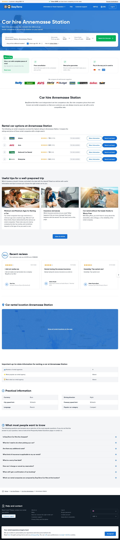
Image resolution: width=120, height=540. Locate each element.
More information (94, 138)
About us (34, 510)
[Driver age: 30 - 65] (28, 43)
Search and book (110, 138)
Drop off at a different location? (15, 43)
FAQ (71, 7)
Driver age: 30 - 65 (34, 43)
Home (6, 491)
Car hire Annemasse (27, 491)
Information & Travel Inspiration (53, 7)
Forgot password (66, 512)
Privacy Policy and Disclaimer (40, 519)
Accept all (110, 534)
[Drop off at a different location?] (5, 43)
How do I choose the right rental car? (42, 515)
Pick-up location (9, 37)
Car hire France (14, 491)
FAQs (33, 512)
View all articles (60, 236)
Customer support (81, 7)
